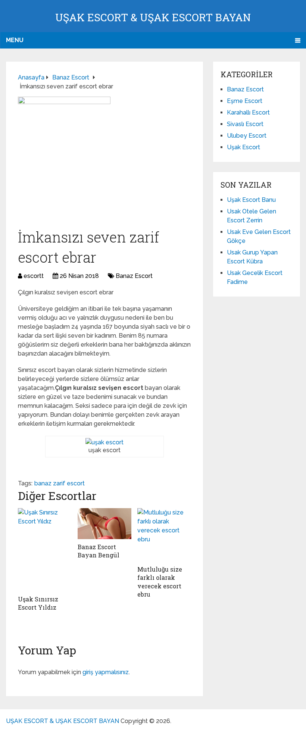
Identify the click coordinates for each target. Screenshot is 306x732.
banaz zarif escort (59, 483)
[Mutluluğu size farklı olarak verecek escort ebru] (164, 534)
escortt (34, 275)
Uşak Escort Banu (251, 199)
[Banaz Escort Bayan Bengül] (104, 523)
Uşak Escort (243, 147)
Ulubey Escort (246, 135)
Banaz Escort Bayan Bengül (98, 551)
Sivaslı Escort (245, 124)
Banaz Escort (134, 275)
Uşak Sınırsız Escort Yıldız (38, 603)
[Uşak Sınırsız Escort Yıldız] (45, 549)
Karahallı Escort (248, 112)
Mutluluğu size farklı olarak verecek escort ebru (159, 581)
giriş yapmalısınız (105, 672)
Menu (15, 40)
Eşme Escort (244, 100)
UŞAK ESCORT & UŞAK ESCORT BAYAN (153, 17)
